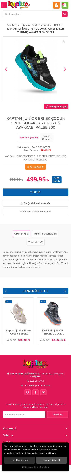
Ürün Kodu (23, 147)
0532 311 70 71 (37, 381)
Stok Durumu (31, 150)
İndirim (57, 181)
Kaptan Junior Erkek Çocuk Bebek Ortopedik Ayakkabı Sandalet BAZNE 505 (18, 332)
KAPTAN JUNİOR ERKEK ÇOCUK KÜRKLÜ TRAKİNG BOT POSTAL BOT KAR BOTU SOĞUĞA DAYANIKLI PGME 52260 (52, 332)
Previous (6, 291)
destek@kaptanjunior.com (37, 385)
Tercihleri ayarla (19, 460)
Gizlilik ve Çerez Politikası (36, 467)
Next (65, 291)
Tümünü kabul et (51, 460)
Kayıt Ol (58, 414)
